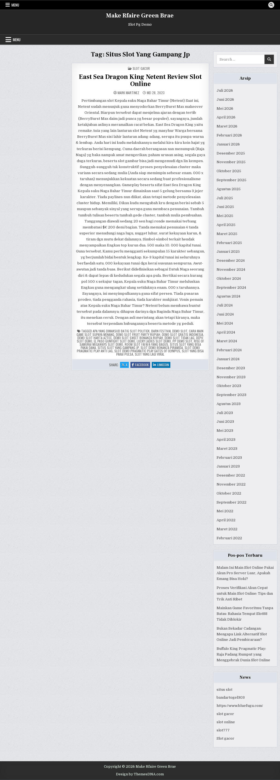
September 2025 (231, 180)
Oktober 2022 (229, 493)
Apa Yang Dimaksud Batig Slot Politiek (121, 331)
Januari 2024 (228, 359)
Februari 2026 (229, 135)
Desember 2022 (231, 475)
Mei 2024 (225, 323)
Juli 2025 (225, 198)
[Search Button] (271, 5)
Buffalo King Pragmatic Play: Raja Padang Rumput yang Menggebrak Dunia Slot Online (243, 654)
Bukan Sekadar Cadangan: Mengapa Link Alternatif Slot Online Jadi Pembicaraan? (242, 634)
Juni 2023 (225, 421)
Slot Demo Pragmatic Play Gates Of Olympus (147, 351)
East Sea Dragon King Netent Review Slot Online (140, 80)
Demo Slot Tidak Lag (179, 337)
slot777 (223, 730)
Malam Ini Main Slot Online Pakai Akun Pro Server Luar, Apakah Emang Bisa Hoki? (245, 573)
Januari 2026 (228, 144)
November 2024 (231, 269)
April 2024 (226, 332)
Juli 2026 (225, 90)
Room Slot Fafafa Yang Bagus (146, 344)
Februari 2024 (229, 350)
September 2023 (231, 395)
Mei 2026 (225, 108)
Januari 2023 (228, 466)
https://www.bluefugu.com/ (240, 706)
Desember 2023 (231, 368)
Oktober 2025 (229, 171)
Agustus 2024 (228, 296)
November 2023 (231, 377)
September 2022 (231, 502)
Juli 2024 (225, 305)
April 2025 (226, 225)
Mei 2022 (225, 511)
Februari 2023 (229, 458)
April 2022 (226, 520)
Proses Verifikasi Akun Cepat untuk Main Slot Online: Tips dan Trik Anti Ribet (245, 593)
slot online (226, 722)
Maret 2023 (227, 448)
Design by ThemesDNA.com (140, 774)
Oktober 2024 (229, 278)
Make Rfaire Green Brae (140, 15)
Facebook (142, 365)
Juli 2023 (225, 413)
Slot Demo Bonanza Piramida (162, 347)
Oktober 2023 (229, 386)
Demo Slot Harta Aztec (94, 337)
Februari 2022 (229, 538)
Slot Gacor (141, 68)
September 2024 (231, 287)
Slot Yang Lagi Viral (149, 354)
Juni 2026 (225, 99)
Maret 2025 (227, 234)
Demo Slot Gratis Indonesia (182, 334)
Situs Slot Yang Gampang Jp (118, 347)
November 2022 (231, 484)
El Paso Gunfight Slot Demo (114, 341)
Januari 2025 (228, 251)
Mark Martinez (128, 92)
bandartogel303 (231, 697)
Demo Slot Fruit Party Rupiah (138, 334)
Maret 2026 (227, 126)
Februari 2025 (229, 243)
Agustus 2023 (229, 404)
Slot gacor (225, 738)
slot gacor (225, 714)
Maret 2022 (227, 529)
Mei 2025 (225, 216)
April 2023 (226, 439)
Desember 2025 (231, 153)
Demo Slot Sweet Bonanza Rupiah (138, 337)
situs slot (224, 689)
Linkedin (163, 365)
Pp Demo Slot (182, 341)
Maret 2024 (227, 341)
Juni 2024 (225, 314)
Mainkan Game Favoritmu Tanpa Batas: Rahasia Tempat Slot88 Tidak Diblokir (245, 613)
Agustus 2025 (229, 189)
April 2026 (226, 117)
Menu (15, 5)
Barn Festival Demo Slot (169, 331)
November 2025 (231, 162)
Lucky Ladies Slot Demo (154, 341)
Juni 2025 (225, 207)
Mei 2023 (225, 430)
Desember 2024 (231, 260)
